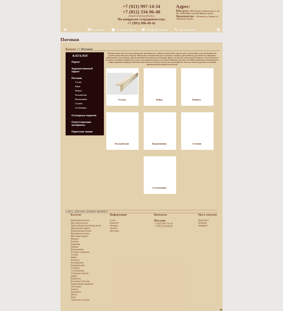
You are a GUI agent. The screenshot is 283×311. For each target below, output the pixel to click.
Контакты (187, 30)
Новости (114, 223)
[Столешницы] (162, 199)
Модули (75, 238)
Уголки (78, 82)
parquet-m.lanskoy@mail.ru (141, 16)
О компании (125, 30)
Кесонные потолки (80, 281)
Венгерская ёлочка (80, 233)
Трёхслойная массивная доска (86, 225)
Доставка (114, 231)
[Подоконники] (162, 155)
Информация (156, 30)
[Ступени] (199, 155)
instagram (202, 225)
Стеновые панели (80, 273)
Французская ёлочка (81, 231)
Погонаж (76, 78)
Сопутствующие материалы (81, 123)
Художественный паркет (82, 70)
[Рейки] (162, 111)
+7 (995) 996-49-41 (141, 23)
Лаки (73, 297)
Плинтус (78, 91)
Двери (74, 276)
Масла (74, 294)
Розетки (75, 241)
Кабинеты (76, 278)
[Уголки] (125, 111)
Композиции (77, 249)
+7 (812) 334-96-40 (141, 11)
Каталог (97, 30)
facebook (202, 223)
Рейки (77, 86)
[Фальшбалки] (125, 155)
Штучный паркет (79, 236)
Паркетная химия (82, 131)
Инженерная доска (80, 220)
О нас (113, 220)
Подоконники (81, 99)
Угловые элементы (80, 252)
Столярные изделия (83, 115)
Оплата (113, 228)
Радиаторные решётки (82, 284)
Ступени (78, 103)
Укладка (114, 225)
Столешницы (80, 108)
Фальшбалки (81, 95)
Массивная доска (79, 223)
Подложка (76, 292)
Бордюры (75, 244)
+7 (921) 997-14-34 (141, 6)
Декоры (74, 246)
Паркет (75, 62)
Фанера (74, 289)
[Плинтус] (199, 111)
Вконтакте (203, 220)
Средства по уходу (80, 299)
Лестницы (76, 286)
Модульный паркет (80, 228)
